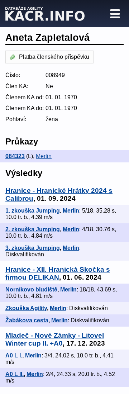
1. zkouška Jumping (32, 211)
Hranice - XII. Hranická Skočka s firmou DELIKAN (57, 273)
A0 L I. (13, 355)
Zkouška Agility (26, 308)
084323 (15, 156)
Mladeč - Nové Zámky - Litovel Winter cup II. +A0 (54, 339)
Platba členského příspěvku (54, 57)
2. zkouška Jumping (32, 229)
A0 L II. (14, 374)
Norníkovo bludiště (31, 289)
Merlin (44, 156)
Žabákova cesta (26, 320)
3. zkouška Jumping (32, 248)
